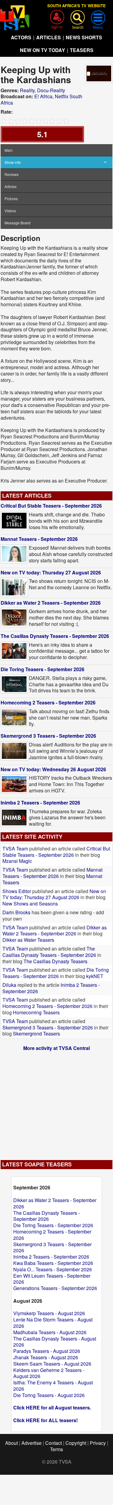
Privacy (98, 1442)
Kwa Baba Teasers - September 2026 (53, 1263)
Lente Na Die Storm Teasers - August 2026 (53, 1322)
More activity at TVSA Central (56, 1048)
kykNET (94, 976)
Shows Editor (16, 891)
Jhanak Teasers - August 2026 (45, 1357)
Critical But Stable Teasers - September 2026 (51, 505)
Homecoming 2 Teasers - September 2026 (48, 702)
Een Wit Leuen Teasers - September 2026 (51, 1279)
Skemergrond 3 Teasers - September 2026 (48, 735)
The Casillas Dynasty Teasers (55, 961)
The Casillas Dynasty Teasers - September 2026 (55, 635)
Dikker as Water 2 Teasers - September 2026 (51, 602)
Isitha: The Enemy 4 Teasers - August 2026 (53, 1385)
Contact (53, 1442)
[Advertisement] (56, 1102)
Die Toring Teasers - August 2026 (49, 1395)
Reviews (12, 174)
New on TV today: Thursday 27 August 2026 (51, 572)
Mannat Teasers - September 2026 (39, 538)
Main (9, 150)
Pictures (11, 198)
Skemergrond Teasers (36, 1033)
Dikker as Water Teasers (28, 939)
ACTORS (21, 37)
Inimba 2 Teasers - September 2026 (40, 802)
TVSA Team (15, 848)
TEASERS (81, 50)
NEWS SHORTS (84, 37)
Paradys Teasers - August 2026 (46, 1350)
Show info (13, 162)
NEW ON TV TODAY (42, 50)
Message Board (17, 222)
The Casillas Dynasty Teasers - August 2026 (54, 1341)
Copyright (75, 1442)
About (11, 1442)
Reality (27, 90)
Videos (10, 210)
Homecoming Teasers (36, 1012)
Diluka (9, 984)
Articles (11, 186)
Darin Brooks (16, 912)
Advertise (31, 1442)
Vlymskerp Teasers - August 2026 (49, 1313)
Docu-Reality (51, 90)
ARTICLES (48, 37)
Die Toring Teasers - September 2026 (42, 669)
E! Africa (43, 96)
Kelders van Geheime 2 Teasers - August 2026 (48, 1373)
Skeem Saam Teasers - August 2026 (52, 1363)
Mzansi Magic (17, 860)
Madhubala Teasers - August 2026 (49, 1332)
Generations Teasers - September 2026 (55, 1288)
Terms (56, 1449)
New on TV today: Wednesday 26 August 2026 (53, 769)
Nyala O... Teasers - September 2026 (52, 1269)
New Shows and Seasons (30, 903)
